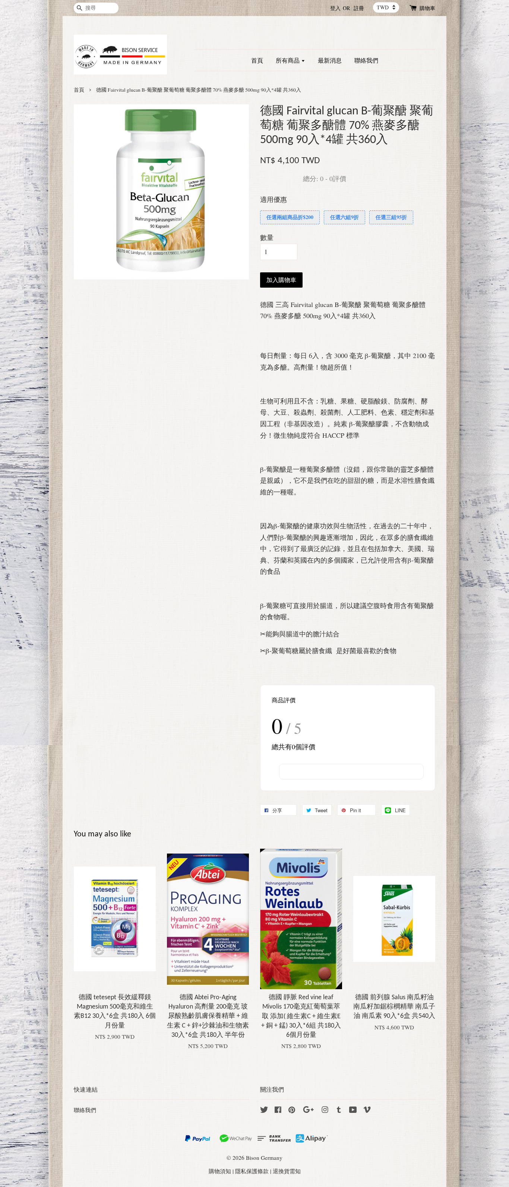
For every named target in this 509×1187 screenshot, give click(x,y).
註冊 (359, 8)
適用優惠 (273, 199)
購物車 (427, 8)
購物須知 (220, 1171)
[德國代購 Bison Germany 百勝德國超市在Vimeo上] (367, 1110)
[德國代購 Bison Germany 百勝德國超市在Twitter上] (264, 1110)
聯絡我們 (366, 60)
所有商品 (288, 60)
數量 (267, 237)
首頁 (257, 60)
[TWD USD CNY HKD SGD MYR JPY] (386, 7)
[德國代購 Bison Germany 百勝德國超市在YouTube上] (353, 1110)
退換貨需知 (287, 1171)
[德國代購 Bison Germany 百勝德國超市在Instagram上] (325, 1110)
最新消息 (330, 60)
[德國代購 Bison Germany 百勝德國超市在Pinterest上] (292, 1110)
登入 (335, 8)
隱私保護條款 (252, 1171)
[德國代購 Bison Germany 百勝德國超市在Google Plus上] (308, 1110)
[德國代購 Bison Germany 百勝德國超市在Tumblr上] (339, 1110)
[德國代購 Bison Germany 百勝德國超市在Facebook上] (278, 1110)
